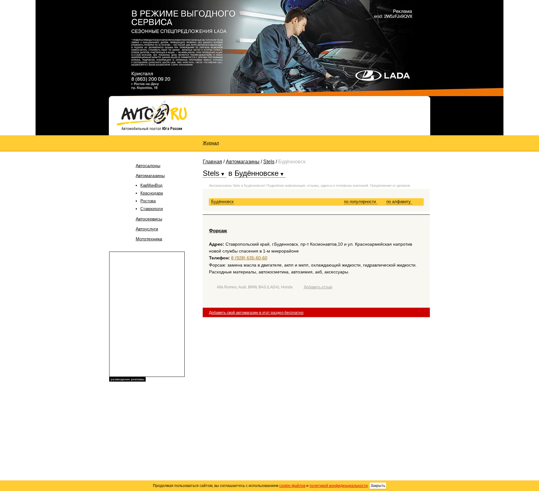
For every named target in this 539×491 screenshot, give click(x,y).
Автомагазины (150, 175)
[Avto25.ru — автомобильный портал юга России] (152, 115)
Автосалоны (148, 165)
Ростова (148, 201)
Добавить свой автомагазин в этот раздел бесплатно (256, 312)
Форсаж (218, 230)
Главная (212, 161)
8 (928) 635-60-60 (249, 257)
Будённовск (222, 201)
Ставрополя (151, 208)
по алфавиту (399, 201)
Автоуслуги (147, 228)
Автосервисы (149, 218)
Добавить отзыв (318, 287)
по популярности (360, 201)
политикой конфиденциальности (338, 486)
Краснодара (151, 193)
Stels (268, 161)
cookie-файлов (292, 486)
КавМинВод (151, 185)
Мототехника (149, 238)
